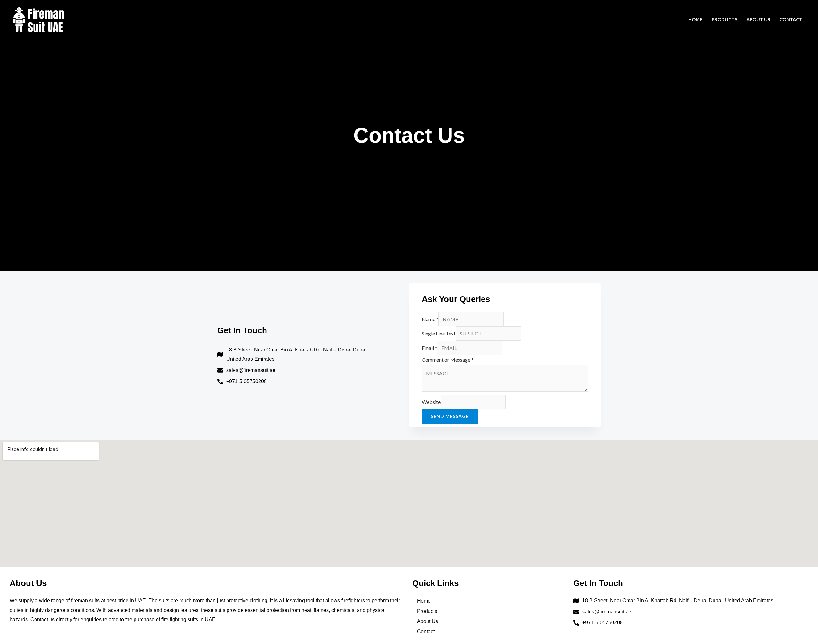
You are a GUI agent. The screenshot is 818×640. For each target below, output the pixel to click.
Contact (790, 19)
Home (695, 19)
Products (724, 19)
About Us (758, 19)
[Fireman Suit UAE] (38, 19)
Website (431, 402)
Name (430, 319)
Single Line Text (439, 333)
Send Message (450, 416)
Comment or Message (448, 360)
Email (429, 348)
